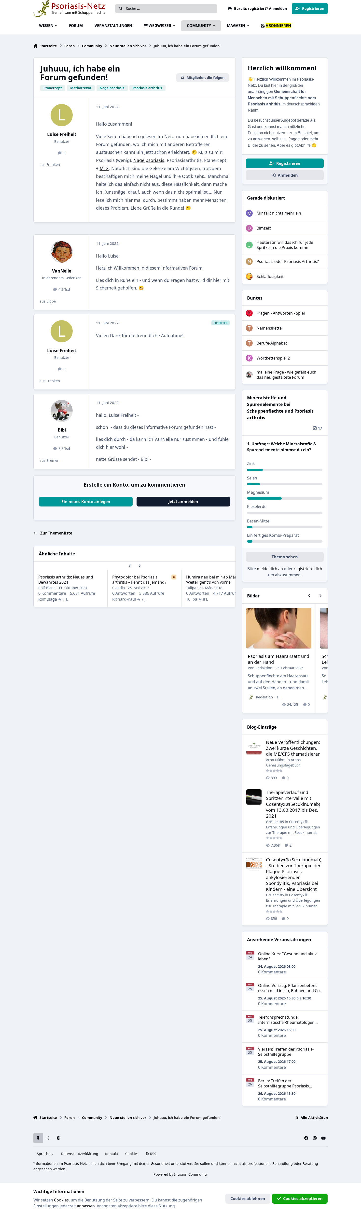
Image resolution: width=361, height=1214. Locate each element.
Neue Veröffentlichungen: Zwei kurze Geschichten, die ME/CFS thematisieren (293, 748)
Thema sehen (285, 557)
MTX (104, 168)
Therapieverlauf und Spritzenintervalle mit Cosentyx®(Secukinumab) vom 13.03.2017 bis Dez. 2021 (293, 804)
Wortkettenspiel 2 (273, 358)
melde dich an (270, 568)
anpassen (86, 1206)
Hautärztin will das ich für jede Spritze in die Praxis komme (285, 245)
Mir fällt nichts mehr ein (279, 213)
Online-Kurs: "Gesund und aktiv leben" (287, 956)
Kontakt (111, 1153)
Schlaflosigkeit (270, 276)
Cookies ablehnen (247, 1198)
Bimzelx (264, 228)
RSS (152, 1153)
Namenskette (269, 328)
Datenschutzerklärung (79, 1153)
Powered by (180, 1174)
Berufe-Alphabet (272, 343)
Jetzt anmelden (183, 501)
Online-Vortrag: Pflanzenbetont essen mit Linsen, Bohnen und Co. (289, 988)
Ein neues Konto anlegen (85, 501)
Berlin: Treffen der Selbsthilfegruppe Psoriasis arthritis (283, 1086)
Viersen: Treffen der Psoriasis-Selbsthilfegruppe (286, 1051)
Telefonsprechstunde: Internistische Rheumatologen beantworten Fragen (286, 1022)
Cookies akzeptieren (303, 1198)
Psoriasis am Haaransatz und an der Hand (278, 659)
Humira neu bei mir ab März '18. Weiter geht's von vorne (216, 579)
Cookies (132, 1153)
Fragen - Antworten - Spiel (281, 313)
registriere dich (308, 568)
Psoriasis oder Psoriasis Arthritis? (288, 261)
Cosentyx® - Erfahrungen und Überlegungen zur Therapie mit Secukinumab (293, 827)
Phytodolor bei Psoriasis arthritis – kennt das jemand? (139, 579)
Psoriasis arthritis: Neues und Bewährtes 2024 (65, 579)
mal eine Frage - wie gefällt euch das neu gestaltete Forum (286, 374)
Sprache (44, 1153)
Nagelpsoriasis (148, 160)
